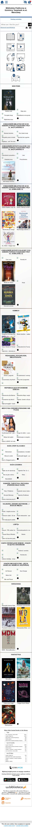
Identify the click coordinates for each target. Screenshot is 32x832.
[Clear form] (26, 28)
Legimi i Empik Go (9, 736)
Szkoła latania (8, 739)
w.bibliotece (12, 792)
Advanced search (5, 27)
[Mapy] (16, 81)
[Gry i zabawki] (11, 71)
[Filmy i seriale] (21, 51)
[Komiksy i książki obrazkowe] (21, 71)
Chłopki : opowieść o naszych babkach (14, 749)
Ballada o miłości (9, 761)
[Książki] (11, 41)
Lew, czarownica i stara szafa (12, 734)
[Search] (29, 24)
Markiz (7, 759)
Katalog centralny (16, 19)
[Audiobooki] (11, 51)
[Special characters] (30, 28)
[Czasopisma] (21, 41)
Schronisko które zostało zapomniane (13, 756)
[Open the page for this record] (9, 100)
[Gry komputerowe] (21, 61)
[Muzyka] (11, 61)
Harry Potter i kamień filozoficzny (12, 737)
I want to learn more (9, 825)
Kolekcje (12, 27)
